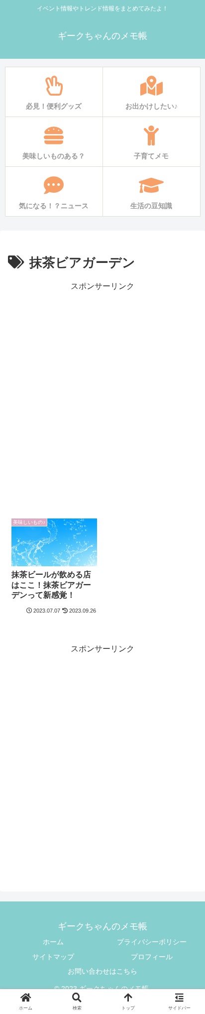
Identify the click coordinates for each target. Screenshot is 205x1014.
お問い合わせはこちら (102, 971)
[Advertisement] (102, 396)
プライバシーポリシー (152, 942)
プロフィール (152, 957)
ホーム (53, 942)
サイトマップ (53, 957)
